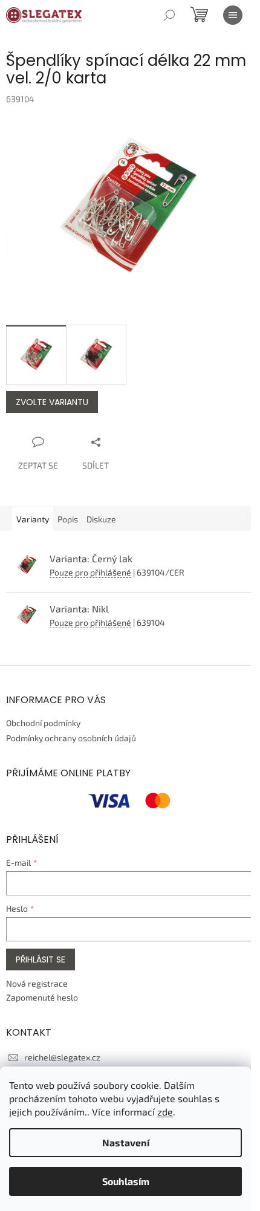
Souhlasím (125, 1181)
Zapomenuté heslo (42, 997)
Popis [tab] (67, 519)
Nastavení (125, 1142)
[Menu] (233, 15)
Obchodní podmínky (43, 723)
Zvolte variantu (52, 402)
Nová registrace (37, 983)
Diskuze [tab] (101, 519)
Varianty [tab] (32, 519)
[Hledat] (169, 15)
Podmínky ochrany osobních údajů (71, 738)
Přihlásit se (40, 959)
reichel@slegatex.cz (62, 1057)
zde (165, 1111)
